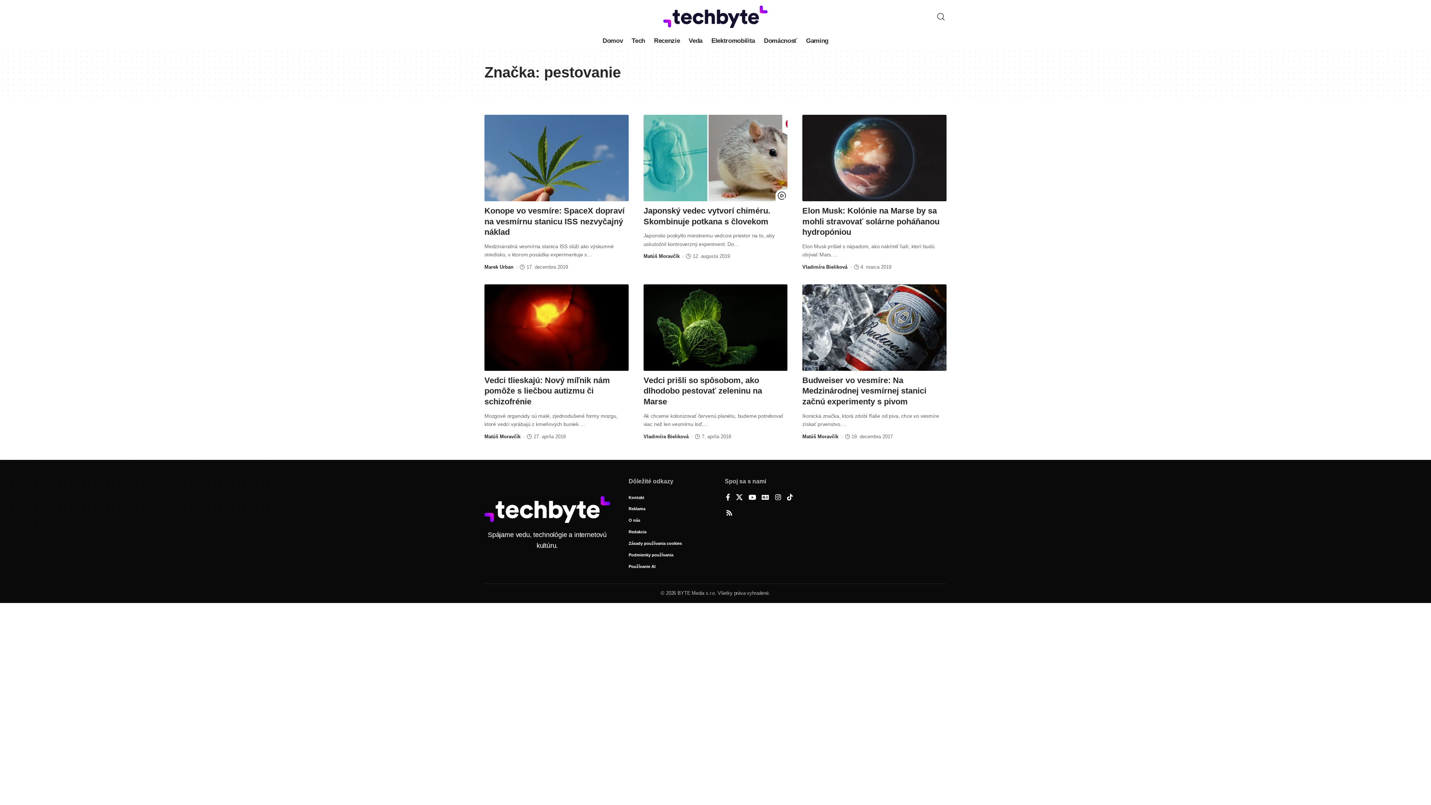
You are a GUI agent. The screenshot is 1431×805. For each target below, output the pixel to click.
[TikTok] (790, 498)
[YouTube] (752, 498)
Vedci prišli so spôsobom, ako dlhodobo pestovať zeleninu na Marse (703, 391)
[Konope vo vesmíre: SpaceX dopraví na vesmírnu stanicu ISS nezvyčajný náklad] (556, 158)
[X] (739, 498)
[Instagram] (778, 498)
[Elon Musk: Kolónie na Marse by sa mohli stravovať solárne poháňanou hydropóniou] (874, 158)
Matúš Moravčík (662, 256)
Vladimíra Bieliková (824, 267)
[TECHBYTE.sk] (715, 17)
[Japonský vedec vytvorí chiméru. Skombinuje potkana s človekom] (716, 158)
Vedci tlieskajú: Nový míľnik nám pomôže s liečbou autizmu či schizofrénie (547, 391)
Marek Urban (499, 267)
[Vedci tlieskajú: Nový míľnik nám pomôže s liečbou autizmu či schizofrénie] (556, 327)
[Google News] (765, 498)
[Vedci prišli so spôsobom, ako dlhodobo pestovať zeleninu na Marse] (716, 327)
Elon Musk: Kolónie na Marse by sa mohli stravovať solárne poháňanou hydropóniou (870, 221)
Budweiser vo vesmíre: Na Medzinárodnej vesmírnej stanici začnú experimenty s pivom (864, 391)
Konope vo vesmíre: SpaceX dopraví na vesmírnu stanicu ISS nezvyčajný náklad (554, 221)
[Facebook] (728, 498)
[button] (941, 17)
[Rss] (729, 514)
